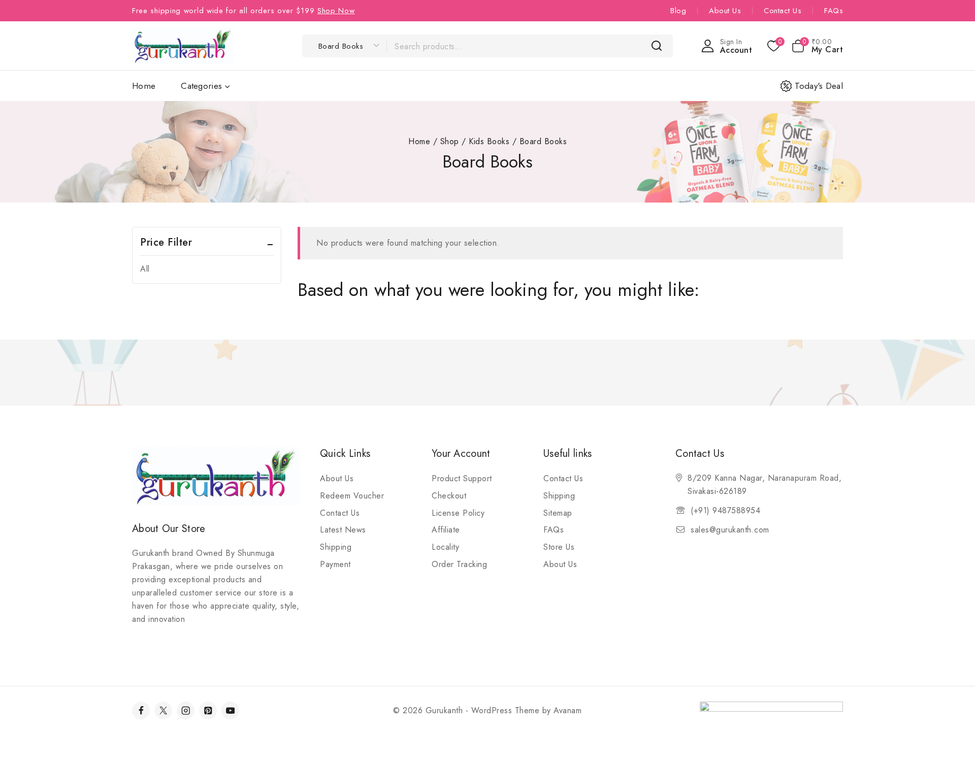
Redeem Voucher (352, 496)
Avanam (567, 710)
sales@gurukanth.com (730, 530)
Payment (335, 564)
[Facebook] (141, 710)
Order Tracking (459, 564)
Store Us (558, 547)
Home (143, 86)
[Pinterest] (208, 710)
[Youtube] (230, 710)
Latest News (343, 530)
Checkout (449, 496)
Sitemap (557, 513)
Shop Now (336, 10)
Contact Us (782, 10)
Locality (445, 547)
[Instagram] (185, 710)
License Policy (458, 513)
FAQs (833, 10)
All (145, 269)
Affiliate (446, 530)
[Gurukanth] (183, 45)
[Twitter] (163, 710)
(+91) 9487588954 (725, 510)
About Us (725, 10)
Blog (678, 10)
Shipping (335, 547)
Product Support (462, 478)
